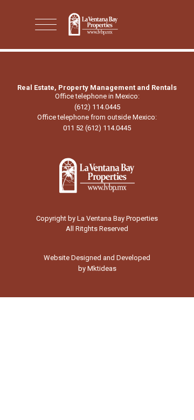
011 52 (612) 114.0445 (97, 128)
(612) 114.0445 (97, 107)
